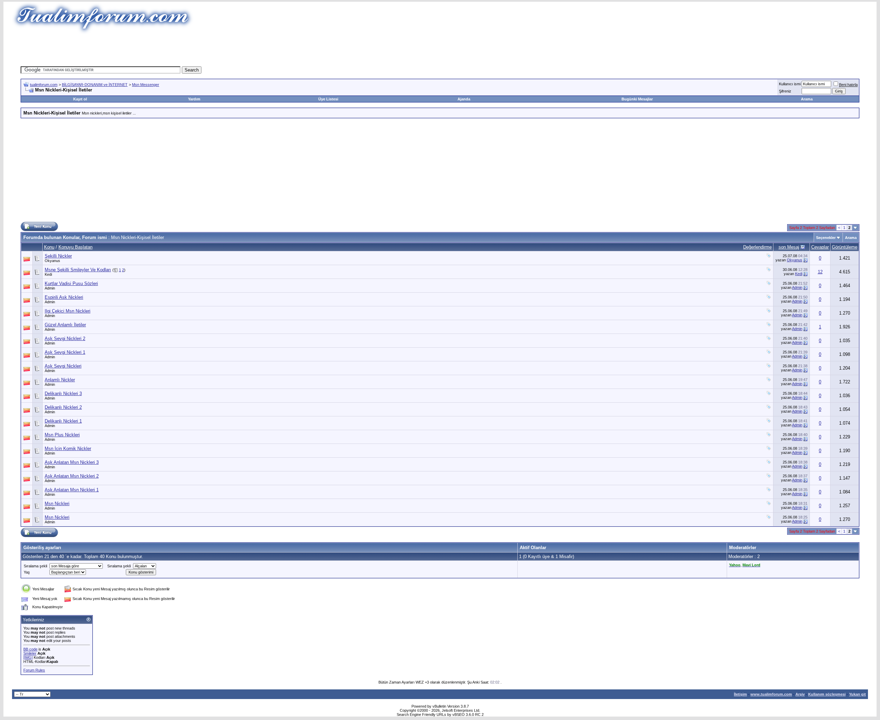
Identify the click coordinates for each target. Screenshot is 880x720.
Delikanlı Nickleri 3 (63, 393)
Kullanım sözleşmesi (827, 694)
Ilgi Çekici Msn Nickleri (67, 311)
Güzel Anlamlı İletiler (65, 324)
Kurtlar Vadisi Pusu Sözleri (71, 283)
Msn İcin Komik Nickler (68, 448)
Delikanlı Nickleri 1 (63, 421)
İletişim (740, 694)
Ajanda (464, 99)
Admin (50, 288)
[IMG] (28, 657)
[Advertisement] (314, 49)
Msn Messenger (145, 85)
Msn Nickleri (57, 503)
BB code (30, 649)
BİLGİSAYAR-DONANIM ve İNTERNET (95, 85)
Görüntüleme (844, 247)
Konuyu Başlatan (75, 247)
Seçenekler (826, 238)
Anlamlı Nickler (60, 379)
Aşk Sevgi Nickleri (63, 366)
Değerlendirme (757, 247)
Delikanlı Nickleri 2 (63, 407)
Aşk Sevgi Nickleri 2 (65, 338)
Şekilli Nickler (58, 256)
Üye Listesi (328, 99)
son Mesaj (789, 247)
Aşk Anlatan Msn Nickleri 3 (72, 462)
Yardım (194, 99)
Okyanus (52, 261)
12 (820, 271)
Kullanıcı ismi (790, 84)
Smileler (29, 653)
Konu (49, 247)
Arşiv (800, 694)
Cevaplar (820, 247)
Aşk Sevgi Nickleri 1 (65, 352)
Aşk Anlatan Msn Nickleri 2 (72, 476)
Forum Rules (34, 670)
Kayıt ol (80, 99)
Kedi (48, 274)
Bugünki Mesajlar (637, 99)
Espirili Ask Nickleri (64, 297)
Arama (807, 99)
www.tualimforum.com (771, 694)
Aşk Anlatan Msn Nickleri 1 (72, 489)
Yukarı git (857, 694)
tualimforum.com (43, 85)
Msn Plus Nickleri (62, 434)
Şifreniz (785, 91)
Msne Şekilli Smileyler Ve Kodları (78, 269)
